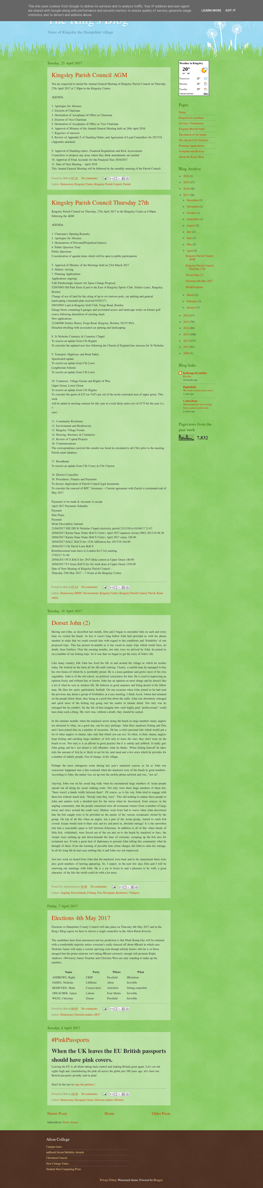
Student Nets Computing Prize (63, 1169)
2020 (186, 176)
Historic (119, 1100)
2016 (186, 315)
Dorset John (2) (71, 622)
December (193, 200)
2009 (186, 353)
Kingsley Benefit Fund (191, 129)
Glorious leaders (84, 1014)
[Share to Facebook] (123, 179)
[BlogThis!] (116, 179)
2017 (186, 195)
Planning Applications (191, 146)
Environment (90, 593)
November (193, 206)
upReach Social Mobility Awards (65, 1152)
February (192, 301)
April (190, 251)
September (193, 219)
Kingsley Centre (84, 184)
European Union (84, 1100)
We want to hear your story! (198, 390)
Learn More (211, 10)
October (192, 213)
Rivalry (187, 376)
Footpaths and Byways (191, 151)
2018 (186, 188)
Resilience (122, 893)
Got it (230, 10)
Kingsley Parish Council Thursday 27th (100, 202)
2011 (186, 347)
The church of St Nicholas (193, 140)
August (191, 225)
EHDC (78, 593)
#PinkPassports (70, 1039)
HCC (97, 1014)
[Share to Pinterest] (127, 179)
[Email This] (112, 179)
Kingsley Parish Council (108, 184)
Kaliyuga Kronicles (195, 373)
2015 (186, 322)
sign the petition (84, 1084)
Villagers (134, 893)
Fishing (91, 893)
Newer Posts (57, 1113)
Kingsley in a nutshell (191, 118)
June (190, 238)
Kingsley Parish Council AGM (89, 74)
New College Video (57, 1163)
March (191, 295)
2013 (186, 334)
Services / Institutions (191, 123)
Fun (99, 893)
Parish (126, 184)
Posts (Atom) (70, 1122)
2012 (186, 341)
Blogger (158, 1180)
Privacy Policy (108, 1180)
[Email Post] (104, 178)
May (190, 244)
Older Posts (161, 1113)
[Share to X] (120, 179)
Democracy (66, 184)
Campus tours (54, 1147)
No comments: (90, 178)
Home (109, 1113)
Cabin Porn (190, 401)
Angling (65, 893)
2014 (186, 328)
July (189, 232)
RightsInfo (189, 387)
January (191, 307)
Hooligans (109, 893)
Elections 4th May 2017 (81, 917)
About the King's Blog (191, 157)
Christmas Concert (56, 1158)
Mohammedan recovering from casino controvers (197, 406)
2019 (186, 182)
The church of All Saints (192, 134)
